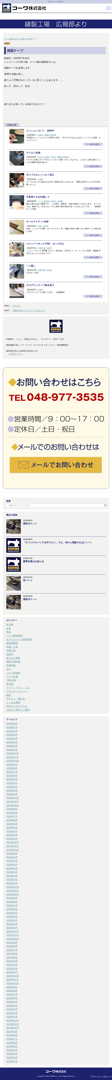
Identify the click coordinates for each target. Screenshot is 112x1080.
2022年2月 (12, 924)
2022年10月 (12, 894)
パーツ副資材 (43, 201)
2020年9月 (12, 987)
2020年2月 (12, 1013)
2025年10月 (12, 761)
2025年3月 (12, 787)
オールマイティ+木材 (37, 221)
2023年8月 (12, 857)
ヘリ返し (31, 265)
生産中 (41, 135)
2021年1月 (12, 972)
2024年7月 (12, 816)
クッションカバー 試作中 (40, 130)
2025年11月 (12, 757)
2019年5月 (12, 1046)
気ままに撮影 (43, 157)
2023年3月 (12, 876)
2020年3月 (12, 1009)
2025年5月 (12, 779)
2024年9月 (12, 809)
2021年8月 (12, 946)
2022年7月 (12, 905)
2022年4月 (12, 916)
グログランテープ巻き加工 (40, 285)
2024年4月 (12, 827)
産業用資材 (12, 643)
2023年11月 (12, 846)
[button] (108, 8)
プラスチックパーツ (16, 691)
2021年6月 (12, 953)
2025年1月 (12, 794)
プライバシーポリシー (101, 1076)
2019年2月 (12, 1057)
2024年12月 (12, 798)
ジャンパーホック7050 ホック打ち (45, 243)
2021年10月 (12, 939)
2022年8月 (12, 902)
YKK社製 (11, 680)
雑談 (8, 695)
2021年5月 (12, 957)
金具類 (60, 201)
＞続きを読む (94, 144)
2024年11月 (12, 801)
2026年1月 (12, 750)
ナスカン (16, 306)
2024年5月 (12, 824)
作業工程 (42, 248)
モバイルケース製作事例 (19, 639)
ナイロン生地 (34, 152)
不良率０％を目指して (39, 197)
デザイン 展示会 (15, 699)
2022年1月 (12, 928)
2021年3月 (12, 965)
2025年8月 (12, 768)
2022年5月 (12, 913)
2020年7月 (12, 994)
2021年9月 (12, 942)
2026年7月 (12, 727)
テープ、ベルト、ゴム (18, 687)
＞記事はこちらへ (15, 354)
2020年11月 (12, 979)
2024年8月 (12, 813)
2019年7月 (12, 1039)
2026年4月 (12, 738)
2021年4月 (12, 961)
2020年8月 (12, 991)
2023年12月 (12, 842)
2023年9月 (12, 853)
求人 (8, 669)
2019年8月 (12, 1035)
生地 (40, 226)
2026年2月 (12, 746)
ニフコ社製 (12, 676)
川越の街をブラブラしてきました (28, 310)
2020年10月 (12, 983)
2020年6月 (12, 998)
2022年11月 (12, 890)
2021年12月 (12, 931)
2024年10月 (12, 805)
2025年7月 (12, 772)
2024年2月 (12, 835)
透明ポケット (30, 523)
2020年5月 (12, 1002)
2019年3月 (12, 1054)
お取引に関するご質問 (18, 710)
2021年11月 (12, 935)
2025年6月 (12, 775)
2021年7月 (12, 950)
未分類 (9, 624)
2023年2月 (12, 879)
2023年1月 (12, 883)
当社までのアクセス (16, 706)
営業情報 (11, 665)
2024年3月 (12, 831)
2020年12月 (12, 976)
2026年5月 (12, 735)
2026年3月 (12, 742)
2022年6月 (12, 909)
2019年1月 (12, 1061)
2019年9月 (12, 1031)
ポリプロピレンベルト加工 (40, 174)
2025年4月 (12, 783)
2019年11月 (12, 1024)
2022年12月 (12, 887)
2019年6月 (12, 1043)
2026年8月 (12, 723)
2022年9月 (12, 898)
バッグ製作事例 (14, 635)
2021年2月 (12, 968)
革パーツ (27, 580)
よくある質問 (13, 702)
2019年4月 (12, 1050)
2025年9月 (12, 764)
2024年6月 (12, 820)
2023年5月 (12, 868)
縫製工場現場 (50, 135)
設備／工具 (12, 647)
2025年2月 (12, 790)
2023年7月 (12, 861)
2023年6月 (12, 864)
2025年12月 (12, 753)
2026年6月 (12, 731)
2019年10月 (12, 1028)
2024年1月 (12, 839)
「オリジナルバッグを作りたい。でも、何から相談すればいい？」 (58, 542)
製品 (8, 632)
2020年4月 (12, 1005)
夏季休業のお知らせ (33, 561)
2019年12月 (12, 1020)
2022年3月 (12, 920)
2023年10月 (12, 850)
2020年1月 (12, 1017)
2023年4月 (12, 872)
